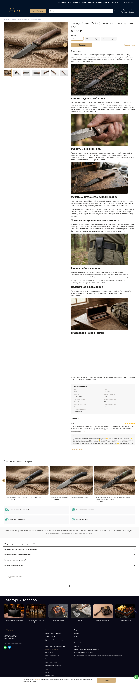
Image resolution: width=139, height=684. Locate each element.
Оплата (84, 3)
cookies (37, 679)
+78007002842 (128, 2)
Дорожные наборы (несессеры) (102, 621)
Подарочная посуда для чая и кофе (55, 659)
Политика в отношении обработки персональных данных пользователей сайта (98, 656)
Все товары (62, 3)
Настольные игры (125, 620)
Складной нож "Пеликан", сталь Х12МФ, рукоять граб (23, 497)
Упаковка (74, 35)
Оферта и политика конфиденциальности (86, 649)
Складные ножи (35, 19)
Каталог (40, 11)
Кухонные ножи (49, 652)
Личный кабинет (79, 643)
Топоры (80, 620)
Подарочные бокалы (51, 662)
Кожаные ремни (58, 620)
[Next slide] (65, 45)
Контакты (106, 3)
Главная (6, 19)
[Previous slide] (7, 45)
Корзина (115, 3)
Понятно (106, 680)
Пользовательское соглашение (83, 652)
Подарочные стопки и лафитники (36, 621)
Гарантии (99, 3)
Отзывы (91, 3)
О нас (69, 3)
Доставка (76, 3)
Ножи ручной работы (19, 19)
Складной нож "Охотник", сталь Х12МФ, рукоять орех (112, 497)
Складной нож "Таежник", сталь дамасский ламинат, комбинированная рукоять (68, 498)
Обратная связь (49, 675)
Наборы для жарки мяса (52, 656)
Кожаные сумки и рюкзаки (14, 620)
